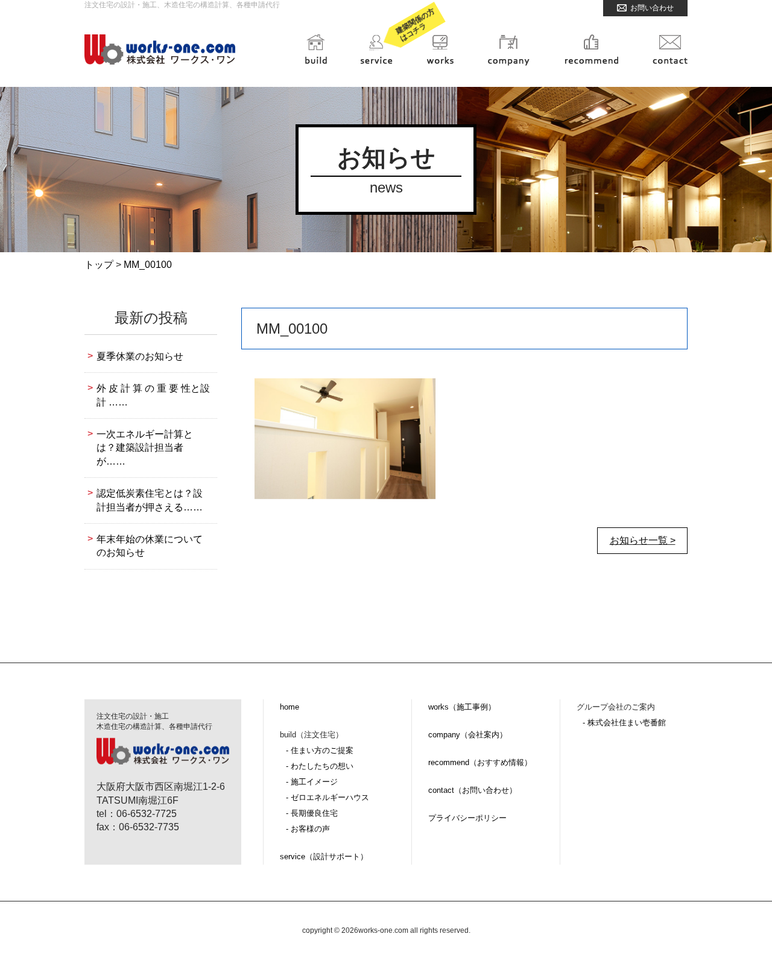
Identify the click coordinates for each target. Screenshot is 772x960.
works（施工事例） (462, 706)
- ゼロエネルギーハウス (327, 797)
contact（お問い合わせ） (472, 790)
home (289, 706)
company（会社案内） (467, 734)
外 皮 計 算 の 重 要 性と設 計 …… (153, 395)
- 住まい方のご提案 (319, 750)
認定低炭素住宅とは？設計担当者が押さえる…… (149, 500)
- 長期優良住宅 (312, 813)
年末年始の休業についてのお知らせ (149, 546)
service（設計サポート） (324, 856)
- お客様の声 (308, 828)
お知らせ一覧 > (643, 540)
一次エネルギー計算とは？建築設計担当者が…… (144, 447)
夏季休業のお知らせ (139, 356)
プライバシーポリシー (467, 817)
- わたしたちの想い (319, 766)
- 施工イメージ (312, 781)
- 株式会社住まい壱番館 (624, 722)
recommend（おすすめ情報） (480, 762)
